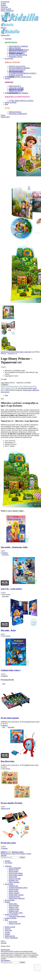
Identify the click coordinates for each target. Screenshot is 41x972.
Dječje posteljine (14, 905)
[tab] (22, 395)
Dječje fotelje (13, 922)
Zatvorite (3, 855)
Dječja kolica (13, 904)
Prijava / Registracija (11, 937)
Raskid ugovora (6, 853)
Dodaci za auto (13, 907)
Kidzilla (3, 352)
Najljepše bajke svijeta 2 (10, 670)
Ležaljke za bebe (14, 909)
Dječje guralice (13, 871)
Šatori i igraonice (14, 882)
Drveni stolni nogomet (10, 718)
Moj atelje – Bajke (8, 630)
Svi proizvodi (5, 1)
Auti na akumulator (15, 868)
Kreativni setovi (14, 889)
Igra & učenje (10, 352)
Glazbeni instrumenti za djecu (18, 887)
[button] (4, 553)
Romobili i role (13, 880)
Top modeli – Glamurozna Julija (14, 547)
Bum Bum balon (7, 761)
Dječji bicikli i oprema (16, 875)
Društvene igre (13, 886)
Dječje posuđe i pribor (16, 913)
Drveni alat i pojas (8, 843)
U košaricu (5, 384)
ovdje (35, 388)
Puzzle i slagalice (14, 893)
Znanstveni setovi (14, 896)
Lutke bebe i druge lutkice (17, 916)
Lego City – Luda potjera (11, 589)
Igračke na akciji (6, 9)
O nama (3, 3)
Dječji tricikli (13, 877)
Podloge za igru (14, 911)
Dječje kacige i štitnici (16, 873)
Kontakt (3, 5)
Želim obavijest (21, 970)
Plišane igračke (13, 891)
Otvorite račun (5, 949)
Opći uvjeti (4, 7)
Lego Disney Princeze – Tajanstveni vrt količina (16, 382)
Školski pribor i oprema (16, 895)
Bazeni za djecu (14, 869)
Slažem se (7, 960)
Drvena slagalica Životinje (11, 803)
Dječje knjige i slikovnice (23, 352)
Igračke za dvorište (15, 878)
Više (2, 960)
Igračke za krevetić (15, 923)
